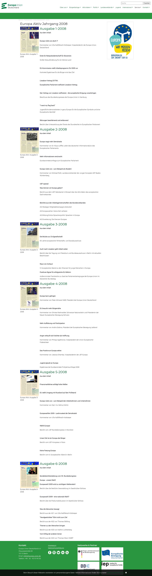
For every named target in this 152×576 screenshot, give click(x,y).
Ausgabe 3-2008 (53, 224)
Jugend (118, 7)
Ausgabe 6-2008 (53, 464)
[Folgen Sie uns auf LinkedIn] (62, 552)
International (127, 7)
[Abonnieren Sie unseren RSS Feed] (67, 552)
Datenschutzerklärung (56, 548)
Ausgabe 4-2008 (53, 284)
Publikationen (28, 20)
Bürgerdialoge (74, 7)
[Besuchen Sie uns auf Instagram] (54, 552)
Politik (95, 7)
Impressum (52, 545)
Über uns (63, 7)
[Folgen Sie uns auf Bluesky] (58, 552)
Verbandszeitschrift (39, 20)
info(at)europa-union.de (32, 556)
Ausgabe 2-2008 (53, 129)
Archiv (48, 20)
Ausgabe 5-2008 (53, 372)
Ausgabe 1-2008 (53, 29)
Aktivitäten (86, 7)
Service (137, 7)
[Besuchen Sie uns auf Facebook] (49, 552)
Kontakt (145, 7)
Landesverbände (107, 7)
